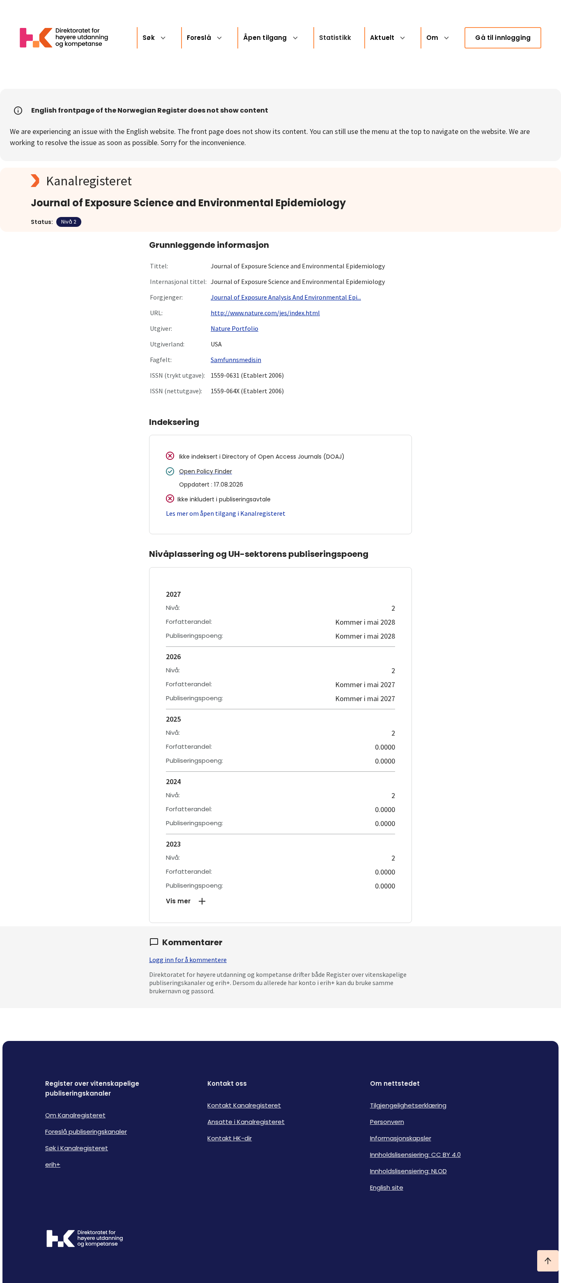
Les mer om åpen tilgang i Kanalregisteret (225, 513)
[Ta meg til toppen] (548, 1260)
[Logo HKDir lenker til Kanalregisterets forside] (69, 37)
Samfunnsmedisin (236, 359)
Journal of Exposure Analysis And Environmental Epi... (286, 297)
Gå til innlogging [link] (503, 37)
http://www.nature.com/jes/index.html (265, 313)
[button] (280, 901)
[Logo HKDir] (84, 1239)
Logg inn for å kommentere (188, 959)
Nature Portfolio (234, 328)
